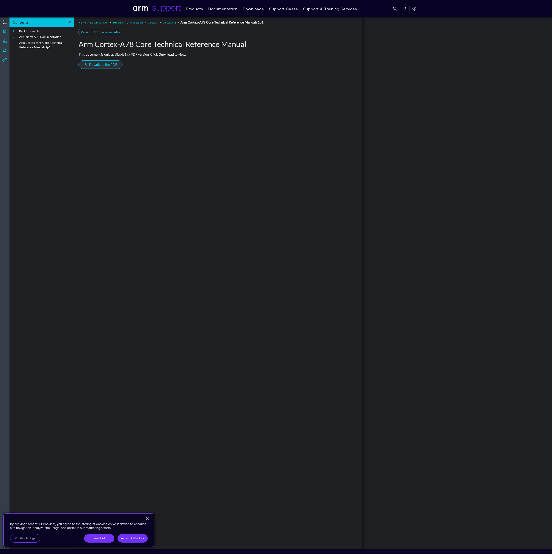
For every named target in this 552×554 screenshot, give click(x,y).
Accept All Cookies (132, 538)
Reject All (99, 538)
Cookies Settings (25, 538)
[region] (78, 530)
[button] (4, 22)
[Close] (147, 518)
